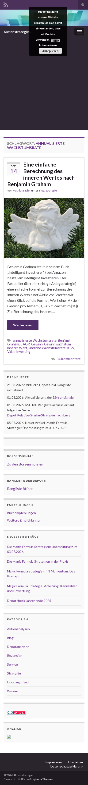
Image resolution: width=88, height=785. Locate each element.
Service (12, 664)
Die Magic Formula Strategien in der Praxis (38, 561)
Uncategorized (18, 682)
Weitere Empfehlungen (24, 520)
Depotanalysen (18, 647)
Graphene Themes (41, 779)
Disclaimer (75, 762)
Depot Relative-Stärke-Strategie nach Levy (38, 415)
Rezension (14, 655)
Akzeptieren (50, 51)
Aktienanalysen (18, 629)
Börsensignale (63, 397)
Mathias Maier (22, 190)
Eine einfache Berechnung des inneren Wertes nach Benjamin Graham (41, 174)
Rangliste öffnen (20, 488)
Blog (41, 190)
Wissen (12, 691)
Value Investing (18, 352)
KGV (70, 348)
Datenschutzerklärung (66, 766)
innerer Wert (17, 348)
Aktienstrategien (17, 31)
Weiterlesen (23, 325)
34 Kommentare (69, 359)
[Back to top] (77, 774)
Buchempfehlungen (21, 513)
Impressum (53, 762)
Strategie (51, 190)
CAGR (25, 344)
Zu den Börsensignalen (25, 464)
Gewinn (37, 344)
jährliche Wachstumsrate (47, 348)
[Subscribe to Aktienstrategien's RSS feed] (6, 3)
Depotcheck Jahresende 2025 (29, 601)
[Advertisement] (44, 84)
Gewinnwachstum (57, 344)
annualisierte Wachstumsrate (35, 340)
